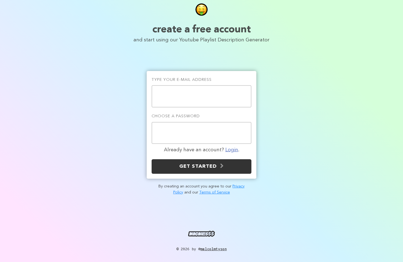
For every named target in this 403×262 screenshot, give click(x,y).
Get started (199, 166)
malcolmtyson (213, 249)
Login (231, 149)
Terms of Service (214, 192)
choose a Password (176, 116)
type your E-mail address (182, 80)
